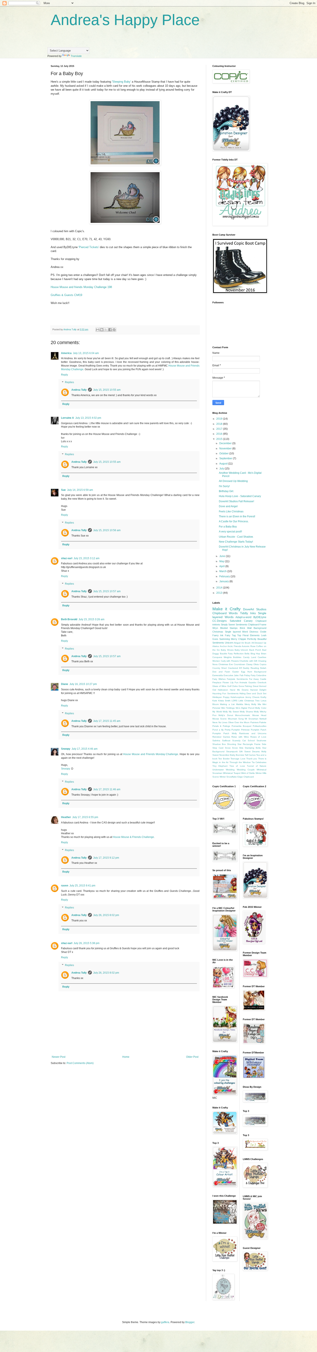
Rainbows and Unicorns (252, 733)
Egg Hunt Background (253, 671)
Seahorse (261, 740)
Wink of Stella (248, 773)
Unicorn (229, 642)
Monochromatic (242, 715)
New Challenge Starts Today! (236, 541)
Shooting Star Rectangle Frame (244, 744)
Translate (76, 56)
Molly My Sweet (231, 711)
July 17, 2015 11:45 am (106, 720)
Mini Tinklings (228, 708)
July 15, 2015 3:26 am (91, 619)
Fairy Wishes (219, 679)
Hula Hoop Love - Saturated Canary (240, 496)
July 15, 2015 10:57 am (107, 591)
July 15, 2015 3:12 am (86, 558)
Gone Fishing (245, 686)
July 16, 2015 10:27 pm (83, 684)
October (224, 453)
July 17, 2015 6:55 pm (85, 817)
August (223, 463)
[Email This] (98, 329)
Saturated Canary (241, 620)
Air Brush (246, 643)
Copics (263, 664)
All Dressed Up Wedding (233, 481)
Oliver (231, 722)
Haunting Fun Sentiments (225, 693)
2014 (219, 587)
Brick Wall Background (253, 628)
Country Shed (219, 668)
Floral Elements (251, 635)
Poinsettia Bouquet (241, 726)
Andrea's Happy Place (125, 19)
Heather (66, 817)
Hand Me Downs (239, 690)
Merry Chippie (238, 639)
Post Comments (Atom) (80, 1063)
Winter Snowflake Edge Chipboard (237, 777)
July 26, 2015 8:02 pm (106, 915)
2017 (219, 428)
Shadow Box (219, 744)
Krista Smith (224, 700)
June (222, 556)
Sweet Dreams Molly (255, 751)
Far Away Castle (257, 679)
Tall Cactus (250, 755)
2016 (219, 433)
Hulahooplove (237, 697)
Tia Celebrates (259, 762)
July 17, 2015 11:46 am (106, 789)
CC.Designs (219, 620)
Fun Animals (241, 682)
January (224, 581)
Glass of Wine (219, 686)
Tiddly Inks (248, 613)
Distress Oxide (258, 631)
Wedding (230, 769)
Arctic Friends (234, 646)
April (222, 566)
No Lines (223, 722)
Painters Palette (258, 722)
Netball (262, 719)
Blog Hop (255, 653)
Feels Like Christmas (231, 511)
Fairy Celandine (258, 675)
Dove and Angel (228, 506)
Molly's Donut (225, 715)
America (66, 353)
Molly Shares (246, 711)
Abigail (237, 643)
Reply (64, 374)
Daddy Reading (251, 668)
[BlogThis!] (102, 329)
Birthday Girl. (226, 491)
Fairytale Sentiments (237, 679)
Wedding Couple (246, 769)
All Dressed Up (258, 643)
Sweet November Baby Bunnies (228, 755)
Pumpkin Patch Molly (224, 733)
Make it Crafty (226, 609)
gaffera (165, 1322)
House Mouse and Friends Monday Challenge (150, 754)
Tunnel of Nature (256, 766)
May (222, 561)
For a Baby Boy (228, 526)
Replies (69, 382)
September (226, 458)
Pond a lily (218, 730)
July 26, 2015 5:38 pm (86, 943)
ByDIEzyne (259, 617)
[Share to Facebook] (110, 329)
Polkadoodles (259, 726)
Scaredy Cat (239, 740)
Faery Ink (217, 635)
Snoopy (65, 748)
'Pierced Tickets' (89, 247)
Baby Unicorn (241, 650)
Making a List (227, 704)
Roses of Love (258, 737)
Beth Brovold (69, 619)
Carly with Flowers (230, 661)
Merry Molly (250, 704)
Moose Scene (219, 719)
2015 (219, 439)
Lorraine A (67, 417)
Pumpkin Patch (258, 730)
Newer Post (58, 1056)
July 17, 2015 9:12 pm (106, 857)
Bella (247, 653)
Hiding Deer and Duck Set (252, 693)
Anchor (223, 646)
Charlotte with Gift (248, 661)
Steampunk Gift (234, 751)
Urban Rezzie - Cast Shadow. (236, 536)
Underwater (218, 769)
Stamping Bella (253, 748)
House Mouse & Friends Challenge (133, 837)
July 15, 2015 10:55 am (107, 389)
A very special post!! (230, 531)
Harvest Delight (258, 690)
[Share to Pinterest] (114, 329)
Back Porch (255, 650)
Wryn (215, 628)
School (251, 740)
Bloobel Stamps (229, 628)
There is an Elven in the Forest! (237, 516)
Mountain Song (236, 719)
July (222, 468)
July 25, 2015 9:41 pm (82, 885)
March (223, 571)
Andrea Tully (79, 389)
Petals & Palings (221, 726)
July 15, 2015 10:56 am (107, 530)
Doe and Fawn (221, 671)
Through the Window (240, 762)
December (225, 443)
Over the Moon (242, 722)
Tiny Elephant (220, 766)
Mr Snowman (251, 719)
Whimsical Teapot (231, 773)
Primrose (245, 730)
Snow (228, 748)
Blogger (189, 1322)
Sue (63, 489)
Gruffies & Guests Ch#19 (66, 295)
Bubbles (237, 657)
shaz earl (66, 558)
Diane (64, 684)
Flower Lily (228, 682)
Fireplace (216, 682)
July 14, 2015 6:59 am (80, 489)
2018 (219, 423)
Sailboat (226, 740)
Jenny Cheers (252, 697)
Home (125, 1056)
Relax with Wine (240, 737)
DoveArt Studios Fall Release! (236, 501)
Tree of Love (237, 766)
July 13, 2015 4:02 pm (88, 417)
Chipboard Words (225, 613)
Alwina (215, 646)
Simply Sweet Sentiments (234, 624)
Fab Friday (245, 675)
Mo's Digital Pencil (245, 708)
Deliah (263, 668)
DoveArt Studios (254, 609)
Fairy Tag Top (233, 635)
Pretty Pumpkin (232, 730)
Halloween (223, 690)
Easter (235, 671)
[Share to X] (106, 329)
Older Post (192, 1056)
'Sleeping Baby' (121, 81)
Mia (259, 704)
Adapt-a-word (243, 617)
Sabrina (216, 740)
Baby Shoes (227, 650)
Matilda (239, 704)
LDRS (234, 700)
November (225, 448)
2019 (219, 418)
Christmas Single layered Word (230, 631)
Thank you (251, 758)
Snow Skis (237, 748)
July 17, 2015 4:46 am (84, 748)
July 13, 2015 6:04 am (86, 353)
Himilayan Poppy (220, 697)
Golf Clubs (232, 686)
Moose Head (259, 715)
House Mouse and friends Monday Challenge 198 (82, 287)
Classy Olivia (252, 664)
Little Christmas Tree (249, 700)
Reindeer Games (221, 737)
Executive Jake (231, 675)
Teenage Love (238, 758)
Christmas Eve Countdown (231, 664)
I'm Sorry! (224, 486)
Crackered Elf (235, 668)
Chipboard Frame (257, 624)
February (225, 576)
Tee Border (223, 758)
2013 (219, 592)
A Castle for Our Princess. (234, 521)
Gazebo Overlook (257, 682)
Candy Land (249, 657)
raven (64, 885)
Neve (215, 722)
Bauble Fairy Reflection (232, 653)
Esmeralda (217, 675)
